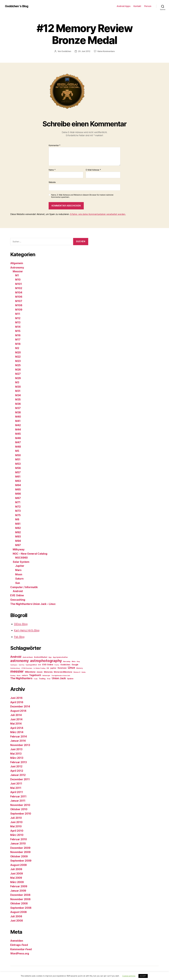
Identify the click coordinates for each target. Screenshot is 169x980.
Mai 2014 (16, 723)
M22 (18, 356)
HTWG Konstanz (26, 668)
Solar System (21, 561)
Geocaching (17, 599)
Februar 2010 (18, 839)
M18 (18, 343)
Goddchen (66, 51)
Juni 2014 (16, 719)
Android (18, 591)
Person (147, 6)
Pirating (12, 675)
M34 (18, 395)
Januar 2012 (18, 775)
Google (75, 664)
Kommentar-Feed (21, 949)
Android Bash (28, 657)
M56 (18, 468)
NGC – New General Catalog (30, 553)
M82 (18, 528)
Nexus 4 (76, 672)
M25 (18, 365)
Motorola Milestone (63, 672)
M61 (18, 476)
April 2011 (16, 792)
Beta (73, 661)
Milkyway (18, 549)
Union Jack (59, 678)
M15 (17, 331)
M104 (18, 292)
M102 (18, 288)
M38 (18, 412)
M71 (17, 502)
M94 (18, 540)
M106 (18, 296)
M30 (18, 386)
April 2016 (16, 702)
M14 (18, 326)
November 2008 (20, 899)
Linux (71, 667)
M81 (18, 523)
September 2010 (20, 813)
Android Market (40, 657)
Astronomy (17, 267)
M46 (18, 438)
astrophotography (46, 661)
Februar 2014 (18, 736)
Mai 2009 (16, 877)
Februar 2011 (18, 796)
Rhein (19, 675)
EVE (39, 665)
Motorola (48, 672)
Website (52, 182)
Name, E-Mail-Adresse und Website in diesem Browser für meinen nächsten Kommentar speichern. (82, 196)
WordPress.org (19, 953)
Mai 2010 (16, 826)
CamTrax (21, 665)
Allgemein (16, 263)
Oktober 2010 (18, 809)
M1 (17, 275)
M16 (18, 335)
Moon (18, 574)
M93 (18, 536)
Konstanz (62, 668)
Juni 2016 (16, 697)
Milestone (30, 672)
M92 (18, 532)
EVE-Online (47, 664)
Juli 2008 (16, 916)
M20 (18, 352)
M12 (17, 318)
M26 (18, 369)
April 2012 (16, 770)
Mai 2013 (16, 753)
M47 (18, 442)
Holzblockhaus (15, 668)
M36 (18, 403)
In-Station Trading (39, 668)
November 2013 (20, 745)
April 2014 (16, 728)
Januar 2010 (18, 843)
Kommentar (54, 145)
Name (52, 170)
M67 (18, 498)
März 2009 (17, 882)
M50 (18, 455)
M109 (18, 309)
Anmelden (16, 940)
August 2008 (18, 912)
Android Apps (123, 6)
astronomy (19, 661)
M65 (18, 489)
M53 (18, 463)
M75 (18, 515)
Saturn (19, 578)
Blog (78, 661)
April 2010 (16, 830)
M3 (17, 382)
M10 (18, 279)
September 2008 (20, 907)
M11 (17, 313)
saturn (25, 675)
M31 (17, 390)
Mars (18, 570)
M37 (18, 408)
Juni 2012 (16, 766)
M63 (18, 480)
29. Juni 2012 (84, 51)
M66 (18, 493)
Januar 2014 (18, 740)
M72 (18, 506)
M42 (18, 425)
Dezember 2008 (20, 894)
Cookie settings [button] (128, 976)
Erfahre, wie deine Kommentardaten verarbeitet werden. (98, 214)
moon (40, 672)
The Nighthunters (21, 678)
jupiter (53, 668)
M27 (18, 373)
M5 (17, 450)
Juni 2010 (16, 822)
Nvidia (83, 672)
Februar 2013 (18, 762)
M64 (18, 485)
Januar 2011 (17, 800)
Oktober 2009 (19, 856)
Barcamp (66, 661)
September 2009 (20, 860)
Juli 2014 (16, 715)
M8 (17, 519)
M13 (17, 322)
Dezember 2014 (20, 706)
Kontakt (137, 6)
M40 (18, 416)
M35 (18, 399)
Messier (18, 271)
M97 (18, 545)
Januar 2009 (18, 890)
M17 (17, 339)
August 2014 (18, 710)
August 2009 (18, 865)
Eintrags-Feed (19, 944)
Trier (49, 679)
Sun (17, 583)
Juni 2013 (16, 749)
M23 (18, 361)
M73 (18, 510)
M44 (18, 429)
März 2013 (16, 757)
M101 (18, 283)
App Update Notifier (60, 657)
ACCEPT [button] (143, 976)
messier (17, 671)
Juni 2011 (16, 783)
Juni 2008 (16, 920)
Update (70, 678)
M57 (18, 472)
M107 (18, 301)
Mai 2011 (15, 787)
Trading (42, 678)
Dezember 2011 (20, 779)
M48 (18, 446)
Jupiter (19, 565)
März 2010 (16, 835)
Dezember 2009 (20, 847)
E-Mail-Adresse (93, 170)
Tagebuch (35, 675)
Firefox (56, 665)
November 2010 (20, 805)
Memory (79, 668)
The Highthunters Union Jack (60, 675)
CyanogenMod (31, 665)
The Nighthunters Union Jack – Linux (33, 604)
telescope (46, 675)
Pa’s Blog (19, 636)
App (49, 657)
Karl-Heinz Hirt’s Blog (26, 630)
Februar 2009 (18, 886)
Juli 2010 (16, 817)
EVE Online (17, 595)
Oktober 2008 (19, 903)
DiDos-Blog (20, 624)
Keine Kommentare (106, 51)
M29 (18, 378)
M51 (17, 459)
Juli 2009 (16, 869)
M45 (18, 433)
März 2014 (16, 732)
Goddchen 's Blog (16, 6)
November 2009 (20, 852)
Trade (35, 679)
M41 (18, 421)
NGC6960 (21, 557)
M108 (18, 305)
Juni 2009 (16, 873)
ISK (48, 668)
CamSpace (13, 665)
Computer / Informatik (24, 587)
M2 (17, 348)
